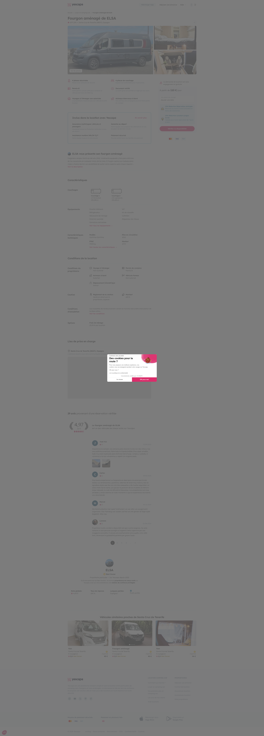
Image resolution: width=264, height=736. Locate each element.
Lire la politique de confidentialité (118, 373)
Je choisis (119, 379)
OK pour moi (144, 379)
